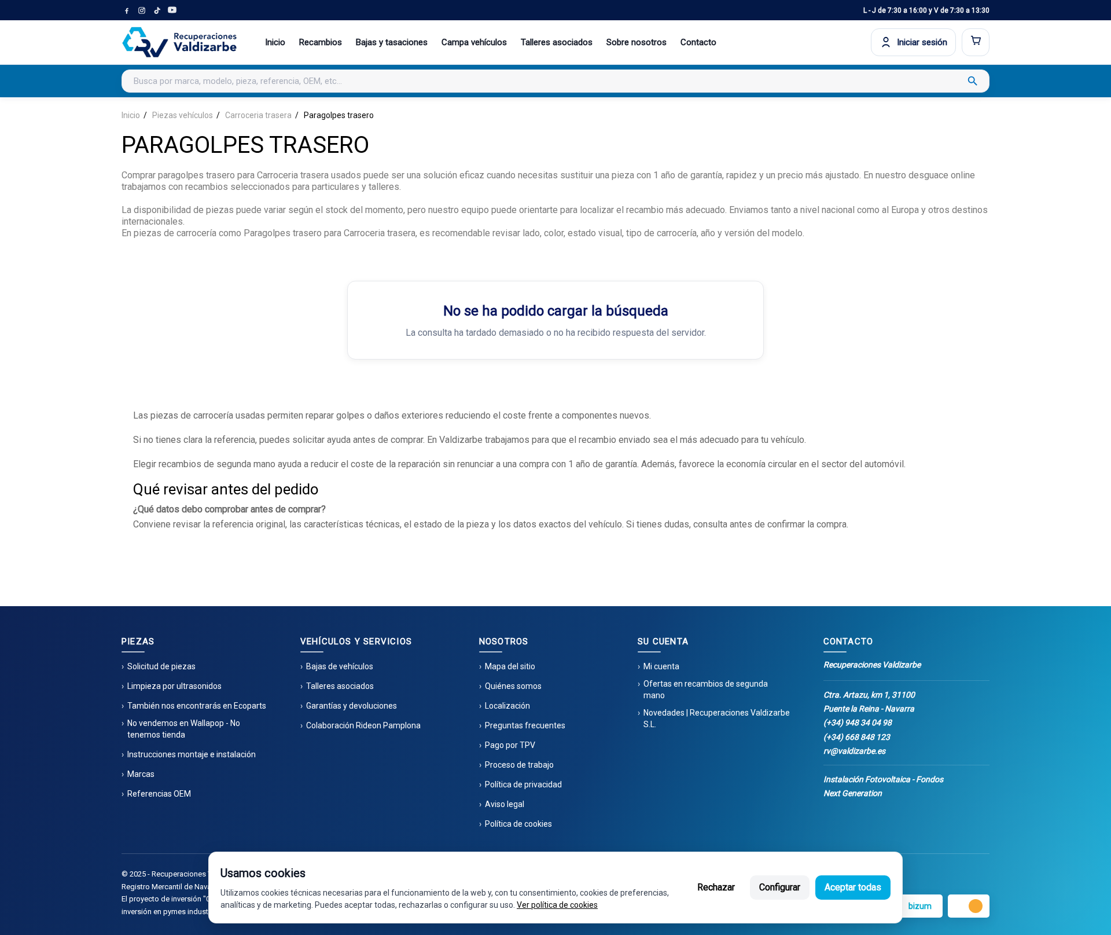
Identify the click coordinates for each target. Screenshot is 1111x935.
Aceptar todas (853, 887)
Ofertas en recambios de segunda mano (705, 689)
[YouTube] (172, 10)
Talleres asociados (557, 42)
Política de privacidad (523, 784)
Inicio (275, 42)
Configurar (779, 887)
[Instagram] (142, 10)
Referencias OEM (159, 793)
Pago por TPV (510, 745)
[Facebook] (127, 10)
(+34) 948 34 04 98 (857, 722)
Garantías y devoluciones (351, 705)
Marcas (140, 774)
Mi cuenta (661, 666)
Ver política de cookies (557, 905)
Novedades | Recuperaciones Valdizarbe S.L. (716, 718)
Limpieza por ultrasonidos (174, 686)
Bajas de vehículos (339, 666)
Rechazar (716, 887)
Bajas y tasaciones (392, 42)
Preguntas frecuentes (525, 725)
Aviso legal (504, 804)
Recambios (320, 42)
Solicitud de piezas (161, 666)
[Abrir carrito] (975, 42)
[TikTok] (157, 10)
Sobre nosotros (636, 42)
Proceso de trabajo (519, 764)
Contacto (698, 42)
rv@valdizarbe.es (854, 751)
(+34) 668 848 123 (856, 737)
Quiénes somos (513, 686)
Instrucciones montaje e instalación (191, 754)
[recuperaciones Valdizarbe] (179, 42)
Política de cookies (518, 823)
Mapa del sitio (510, 666)
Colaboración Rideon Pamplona (363, 725)
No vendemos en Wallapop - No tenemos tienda (183, 728)
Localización (507, 705)
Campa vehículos (474, 42)
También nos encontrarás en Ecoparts (196, 705)
